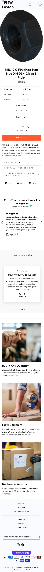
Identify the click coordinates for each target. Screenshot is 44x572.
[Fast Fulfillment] (21, 402)
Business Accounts (21, 511)
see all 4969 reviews (20, 206)
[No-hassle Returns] (21, 461)
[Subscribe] (38, 536)
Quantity (21, 106)
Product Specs (12, 163)
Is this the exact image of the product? (19, 174)
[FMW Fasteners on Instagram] (18, 544)
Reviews (21, 504)
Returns (21, 524)
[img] (22, 203)
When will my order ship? (18, 168)
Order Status (21, 527)
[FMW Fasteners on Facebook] (22, 544)
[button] (3, 222)
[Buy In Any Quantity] (21, 342)
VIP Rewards (21, 507)
